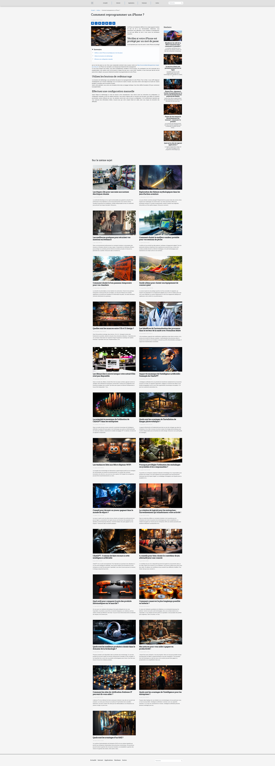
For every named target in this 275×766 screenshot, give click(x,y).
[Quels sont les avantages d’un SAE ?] (114, 723)
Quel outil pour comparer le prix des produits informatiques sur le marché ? (112, 602)
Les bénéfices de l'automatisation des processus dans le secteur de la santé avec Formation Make (160, 329)
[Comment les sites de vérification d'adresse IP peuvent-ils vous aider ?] (114, 677)
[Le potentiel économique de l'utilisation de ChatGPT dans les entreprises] (114, 404)
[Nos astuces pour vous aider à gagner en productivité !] (160, 632)
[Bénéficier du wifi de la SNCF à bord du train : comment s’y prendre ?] (173, 36)
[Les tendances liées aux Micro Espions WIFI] (114, 450)
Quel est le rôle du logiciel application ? (173, 144)
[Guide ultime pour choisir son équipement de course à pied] (160, 268)
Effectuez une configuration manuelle (103, 59)
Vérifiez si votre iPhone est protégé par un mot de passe (108, 53)
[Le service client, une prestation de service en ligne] (173, 59)
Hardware (144, 3)
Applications (131, 3)
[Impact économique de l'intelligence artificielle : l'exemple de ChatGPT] (160, 359)
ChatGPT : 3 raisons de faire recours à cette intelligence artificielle (111, 557)
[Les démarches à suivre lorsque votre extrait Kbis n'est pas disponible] (114, 359)
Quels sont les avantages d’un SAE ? (108, 737)
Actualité (105, 3)
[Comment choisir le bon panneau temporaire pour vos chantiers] (114, 268)
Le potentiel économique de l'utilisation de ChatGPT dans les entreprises (111, 420)
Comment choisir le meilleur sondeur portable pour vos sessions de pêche (159, 238)
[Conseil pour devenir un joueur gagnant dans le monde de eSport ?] (114, 495)
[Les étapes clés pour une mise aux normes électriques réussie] (114, 177)
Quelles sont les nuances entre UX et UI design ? (113, 328)
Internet (118, 3)
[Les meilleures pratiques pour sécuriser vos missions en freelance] (114, 223)
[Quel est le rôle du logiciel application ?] (173, 136)
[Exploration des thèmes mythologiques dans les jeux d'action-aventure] (160, 177)
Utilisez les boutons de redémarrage (103, 56)
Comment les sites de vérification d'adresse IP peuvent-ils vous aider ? (112, 693)
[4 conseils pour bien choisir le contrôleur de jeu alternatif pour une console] (160, 541)
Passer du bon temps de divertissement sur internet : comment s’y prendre (173, 119)
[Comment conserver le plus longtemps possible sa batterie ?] (160, 586)
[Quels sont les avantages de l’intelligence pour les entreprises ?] (160, 677)
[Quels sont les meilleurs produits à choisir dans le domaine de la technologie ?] (114, 632)
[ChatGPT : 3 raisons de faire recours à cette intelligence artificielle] (114, 541)
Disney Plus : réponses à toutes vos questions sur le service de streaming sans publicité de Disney (173, 94)
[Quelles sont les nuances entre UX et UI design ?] (114, 314)
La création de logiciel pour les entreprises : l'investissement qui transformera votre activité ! (160, 511)
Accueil (93, 10)
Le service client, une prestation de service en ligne (173, 68)
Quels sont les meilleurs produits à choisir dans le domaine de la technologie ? (114, 648)
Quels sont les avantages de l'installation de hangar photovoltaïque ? (157, 420)
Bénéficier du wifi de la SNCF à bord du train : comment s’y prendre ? (173, 44)
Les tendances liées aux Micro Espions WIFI (112, 465)
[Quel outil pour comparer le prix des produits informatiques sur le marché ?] (114, 586)
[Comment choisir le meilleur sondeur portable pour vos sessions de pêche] (160, 223)
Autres (157, 3)
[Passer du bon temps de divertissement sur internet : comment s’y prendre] (173, 109)
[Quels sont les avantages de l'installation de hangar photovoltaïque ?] (160, 404)
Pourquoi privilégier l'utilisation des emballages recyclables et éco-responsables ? (159, 466)
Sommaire (98, 49)
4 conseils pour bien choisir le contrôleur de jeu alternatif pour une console (159, 557)
